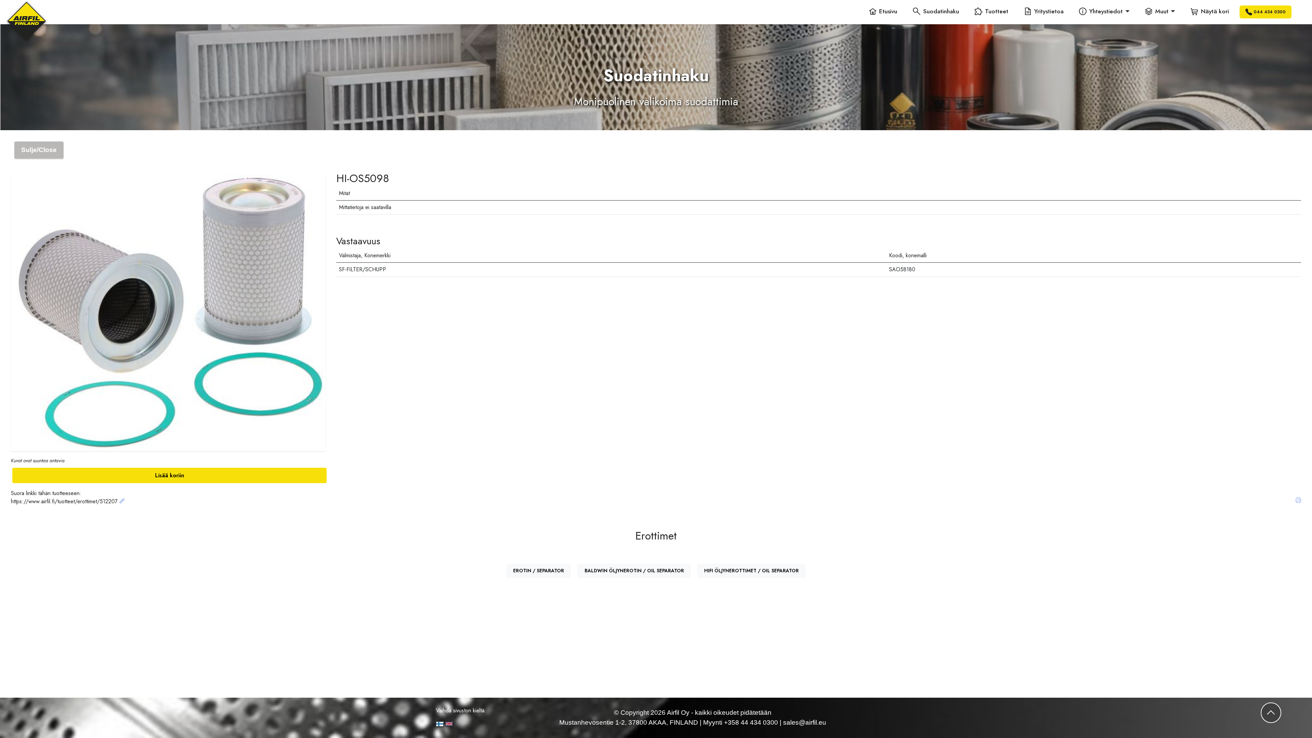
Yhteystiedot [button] (1106, 11)
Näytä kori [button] (1215, 11)
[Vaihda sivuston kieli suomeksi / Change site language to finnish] (440, 724)
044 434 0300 (1270, 12)
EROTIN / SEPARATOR (538, 570)
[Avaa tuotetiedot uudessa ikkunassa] (122, 501)
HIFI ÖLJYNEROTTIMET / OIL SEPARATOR (751, 570)
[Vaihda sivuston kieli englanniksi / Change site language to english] (472, 724)
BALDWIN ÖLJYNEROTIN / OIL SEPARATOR (634, 570)
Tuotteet (996, 11)
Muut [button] (1161, 11)
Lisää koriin (169, 475)
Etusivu (888, 11)
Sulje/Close (39, 149)
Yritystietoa (1049, 11)
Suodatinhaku (941, 11)
